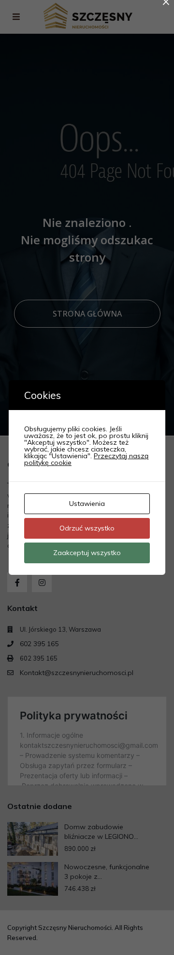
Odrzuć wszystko (87, 528)
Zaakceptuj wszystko (87, 552)
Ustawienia (87, 503)
